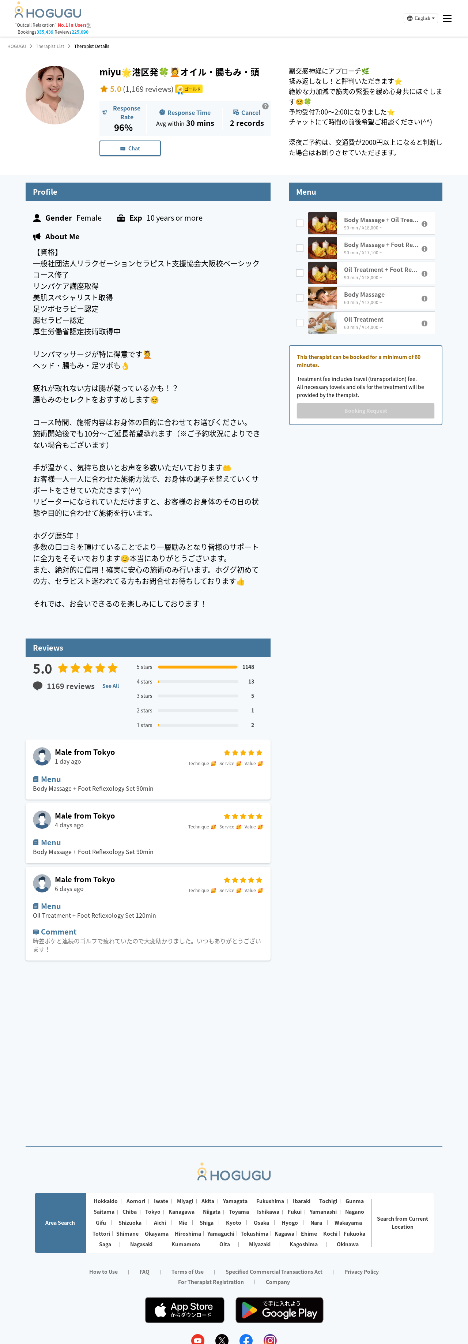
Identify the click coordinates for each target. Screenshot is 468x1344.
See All (110, 685)
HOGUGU (16, 46)
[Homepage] (48, 15)
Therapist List (50, 46)
